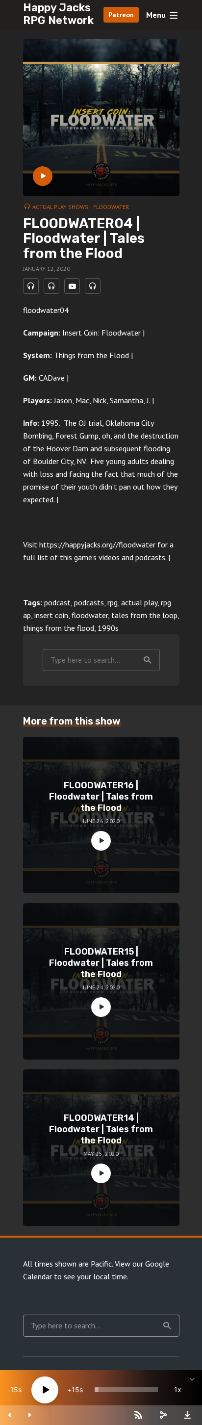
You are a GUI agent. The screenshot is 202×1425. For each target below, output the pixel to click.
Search (147, 660)
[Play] (44, 1389)
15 (14, 1389)
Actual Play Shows (60, 206)
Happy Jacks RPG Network (58, 14)
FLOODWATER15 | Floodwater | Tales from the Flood (101, 963)
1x (177, 1389)
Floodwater (111, 206)
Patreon (121, 14)
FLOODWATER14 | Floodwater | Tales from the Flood (101, 1129)
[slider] (126, 1389)
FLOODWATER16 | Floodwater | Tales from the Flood (101, 797)
